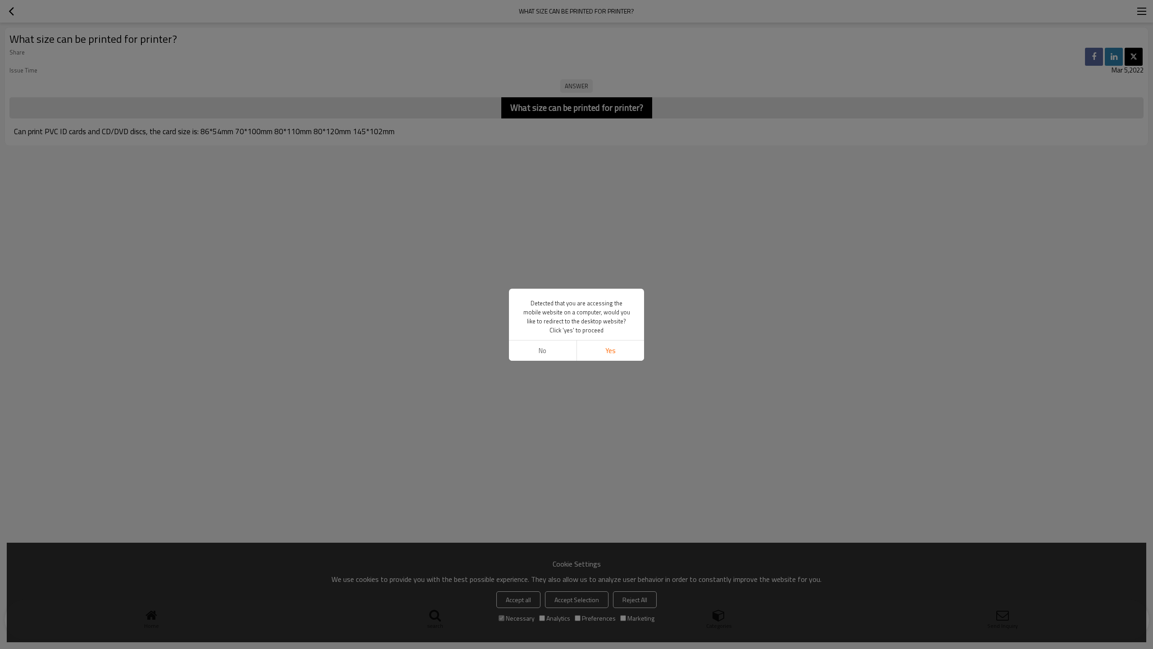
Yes (610, 350)
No (542, 350)
